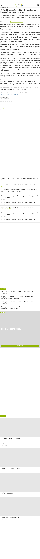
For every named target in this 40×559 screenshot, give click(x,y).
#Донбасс (8, 94)
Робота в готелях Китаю (8, 493)
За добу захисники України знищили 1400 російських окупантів (18, 202)
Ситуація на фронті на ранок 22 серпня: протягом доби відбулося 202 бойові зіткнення (17, 307)
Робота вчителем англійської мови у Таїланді (14, 444)
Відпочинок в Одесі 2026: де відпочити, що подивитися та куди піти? (19, 207)
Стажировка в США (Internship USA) (11, 438)
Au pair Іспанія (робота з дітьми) (10, 517)
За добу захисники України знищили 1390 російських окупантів (17, 292)
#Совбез (4, 94)
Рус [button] (36, 5)
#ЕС (17, 94)
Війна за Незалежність (11, 329)
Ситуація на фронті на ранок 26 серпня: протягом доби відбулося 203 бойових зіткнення (19, 213)
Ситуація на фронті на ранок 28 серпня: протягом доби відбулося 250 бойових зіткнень (19, 179)
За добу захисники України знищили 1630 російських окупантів (18, 185)
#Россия (12, 94)
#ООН (1, 94)
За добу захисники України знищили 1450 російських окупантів (18, 219)
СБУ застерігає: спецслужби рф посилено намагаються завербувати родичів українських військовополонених (19, 190)
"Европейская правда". (16, 22)
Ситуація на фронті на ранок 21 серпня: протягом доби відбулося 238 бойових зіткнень (17, 297)
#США (15, 94)
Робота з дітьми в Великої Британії (11, 468)
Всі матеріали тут (20, 345)
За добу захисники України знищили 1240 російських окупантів (17, 302)
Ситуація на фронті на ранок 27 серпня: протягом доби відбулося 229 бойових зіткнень (19, 196)
